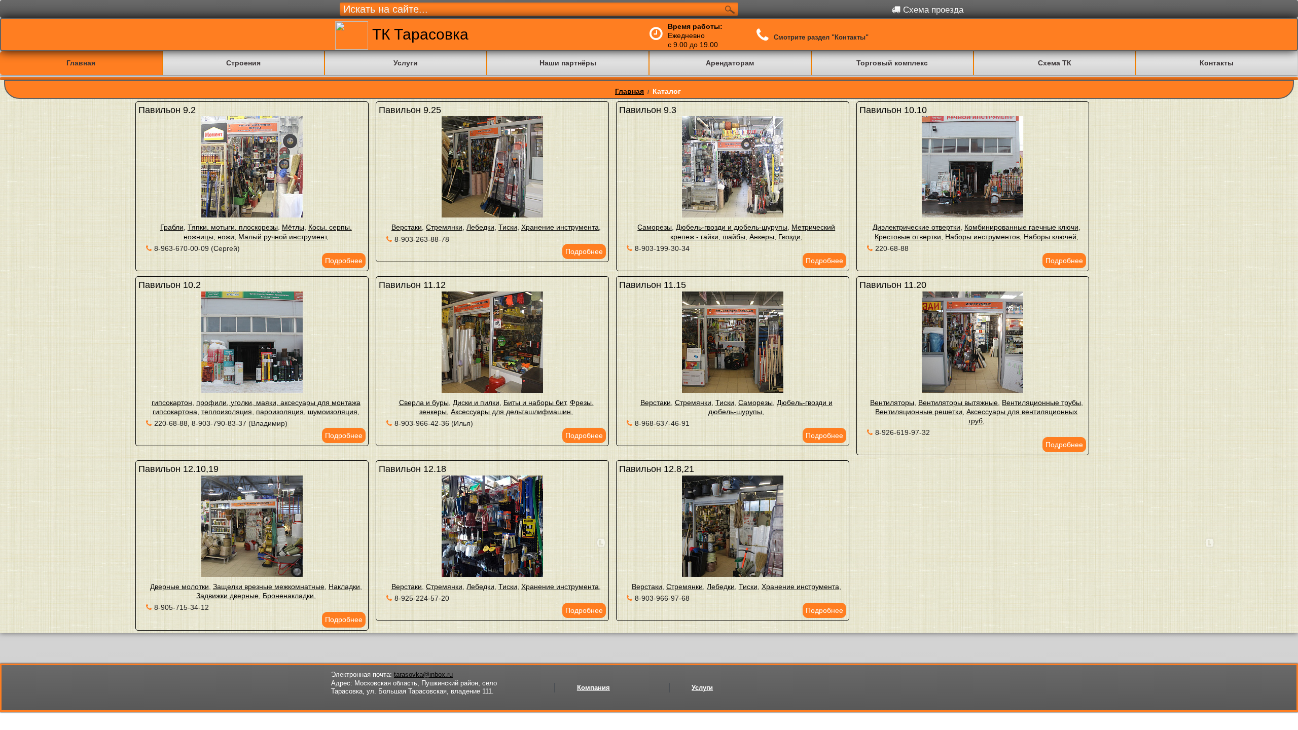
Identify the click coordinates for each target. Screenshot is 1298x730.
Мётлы (293, 227)
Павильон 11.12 (412, 285)
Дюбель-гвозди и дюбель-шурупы (731, 227)
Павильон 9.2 (167, 110)
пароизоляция (280, 412)
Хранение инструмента (560, 227)
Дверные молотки (179, 586)
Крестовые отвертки (908, 237)
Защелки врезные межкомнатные (268, 586)
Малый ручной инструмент (282, 237)
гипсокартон (172, 402)
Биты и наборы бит (534, 402)
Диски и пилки (476, 402)
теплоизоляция (226, 412)
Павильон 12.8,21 (656, 469)
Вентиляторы (892, 402)
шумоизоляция (332, 412)
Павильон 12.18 (412, 469)
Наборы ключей (1050, 237)
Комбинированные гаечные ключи (1021, 227)
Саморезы (654, 227)
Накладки (344, 586)
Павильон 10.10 (893, 110)
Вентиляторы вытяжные (958, 402)
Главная (629, 91)
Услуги (702, 687)
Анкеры (761, 237)
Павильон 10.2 (169, 285)
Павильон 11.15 (652, 285)
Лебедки (480, 227)
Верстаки (406, 227)
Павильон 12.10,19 (178, 469)
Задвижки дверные (227, 596)
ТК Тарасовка (418, 34)
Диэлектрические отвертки (916, 227)
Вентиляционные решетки (918, 412)
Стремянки (444, 227)
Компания (593, 687)
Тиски (507, 227)
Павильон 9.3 (647, 110)
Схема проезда (931, 10)
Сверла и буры (424, 402)
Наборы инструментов (982, 237)
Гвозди (789, 237)
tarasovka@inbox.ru (423, 674)
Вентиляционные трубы (1041, 402)
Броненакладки (288, 596)
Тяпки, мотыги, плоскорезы (233, 227)
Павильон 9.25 (410, 110)
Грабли (172, 227)
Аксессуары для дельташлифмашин (511, 412)
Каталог (667, 91)
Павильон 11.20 (892, 285)
